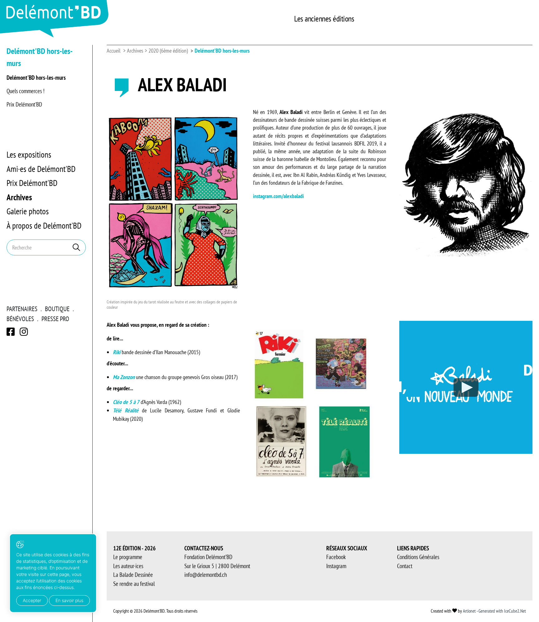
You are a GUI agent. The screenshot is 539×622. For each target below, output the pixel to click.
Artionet (469, 611)
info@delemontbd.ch (205, 574)
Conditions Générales (418, 557)
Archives (19, 197)
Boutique (57, 309)
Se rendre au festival (134, 583)
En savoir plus (69, 600)
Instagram (336, 566)
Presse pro (55, 319)
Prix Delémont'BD (24, 104)
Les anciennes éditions (324, 18)
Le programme (127, 557)
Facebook (336, 557)
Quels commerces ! (26, 91)
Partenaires (22, 309)
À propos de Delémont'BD (44, 225)
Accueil (113, 50)
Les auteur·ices (128, 566)
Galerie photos (28, 211)
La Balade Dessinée (133, 574)
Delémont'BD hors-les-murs (36, 77)
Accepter (32, 600)
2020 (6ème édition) (168, 50)
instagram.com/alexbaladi (278, 196)
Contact (404, 566)
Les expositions (29, 154)
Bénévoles (20, 319)
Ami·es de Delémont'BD (41, 169)
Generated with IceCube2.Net (502, 611)
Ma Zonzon (124, 377)
